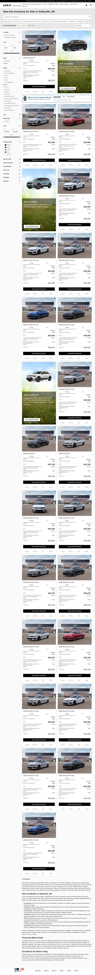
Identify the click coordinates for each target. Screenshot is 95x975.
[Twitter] (18, 969)
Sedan (45, 21)
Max (13, 45)
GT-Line (18, 21)
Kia (24, 25)
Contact (46, 970)
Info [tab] (47, 60)
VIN (64, 96)
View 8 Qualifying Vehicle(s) (32, 227)
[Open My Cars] (86, 5)
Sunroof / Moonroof (29, 21)
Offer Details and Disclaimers (67, 90)
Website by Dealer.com (18, 971)
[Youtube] (22, 969)
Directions (37, 970)
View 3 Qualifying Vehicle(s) (67, 89)
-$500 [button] (53, 75)
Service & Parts (74, 4)
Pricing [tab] (31, 60)
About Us (25, 6)
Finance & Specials (64, 4)
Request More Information (39, 86)
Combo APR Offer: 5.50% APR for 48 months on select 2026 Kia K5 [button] (32, 72)
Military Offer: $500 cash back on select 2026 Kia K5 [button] (31, 76)
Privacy (61, 970)
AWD (39, 21)
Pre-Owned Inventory (36, 4)
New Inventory (26, 4)
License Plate (70, 96)
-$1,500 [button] (53, 71)
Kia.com (76, 970)
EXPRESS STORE (53, 4)
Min (4, 45)
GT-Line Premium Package (58, 21)
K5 (18, 25)
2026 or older (8, 21)
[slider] (4, 53)
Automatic (80, 21)
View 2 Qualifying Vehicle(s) (32, 420)
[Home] (7, 5)
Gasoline (72, 21)
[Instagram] (20, 969)
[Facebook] (15, 969)
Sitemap (69, 970)
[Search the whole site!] (91, 5)
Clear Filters (31, 25)
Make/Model (57, 96)
